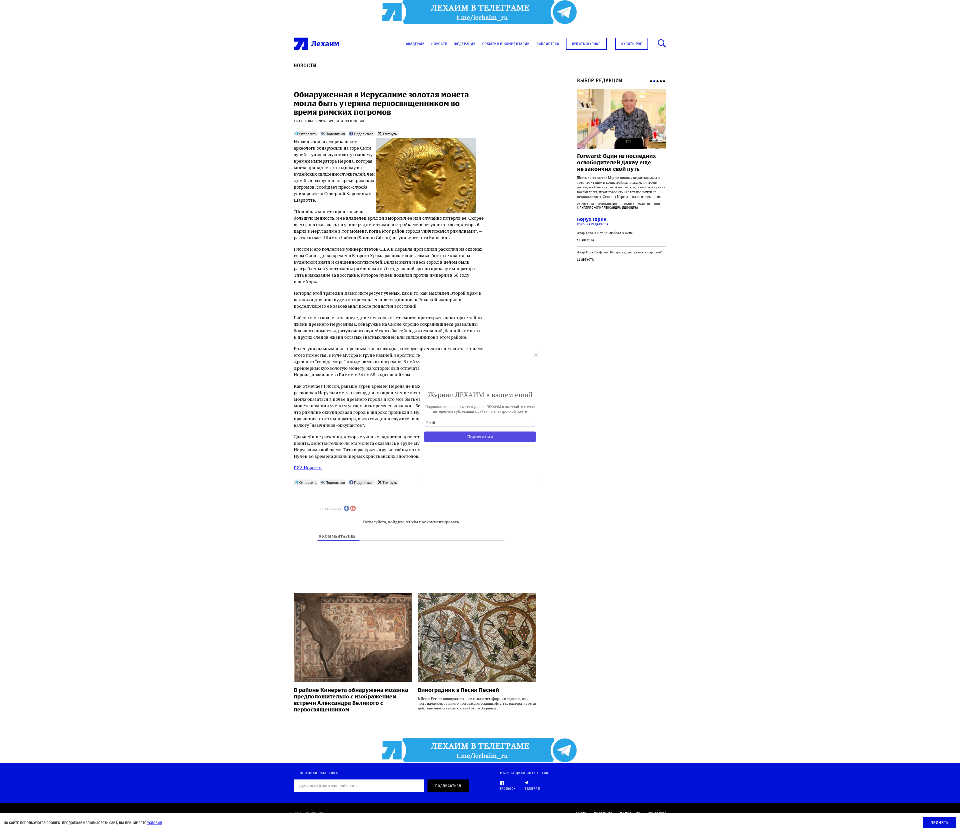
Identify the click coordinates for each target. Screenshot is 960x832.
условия (154, 822)
